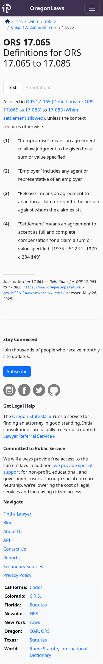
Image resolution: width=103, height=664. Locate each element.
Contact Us (14, 549)
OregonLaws (47, 8)
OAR (34, 631)
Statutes (38, 605)
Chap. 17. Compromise (32, 27)
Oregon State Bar (30, 416)
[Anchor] (47, 126)
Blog (8, 523)
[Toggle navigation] (92, 8)
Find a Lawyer (17, 514)
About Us (13, 531)
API (6, 540)
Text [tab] (12, 87)
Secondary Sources (23, 566)
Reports (11, 558)
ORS (19, 21)
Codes (36, 587)
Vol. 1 (34, 21)
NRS (34, 614)
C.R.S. (35, 596)
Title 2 (50, 21)
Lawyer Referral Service (27, 436)
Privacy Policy (17, 575)
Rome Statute (44, 649)
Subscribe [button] (17, 371)
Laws (35, 622)
